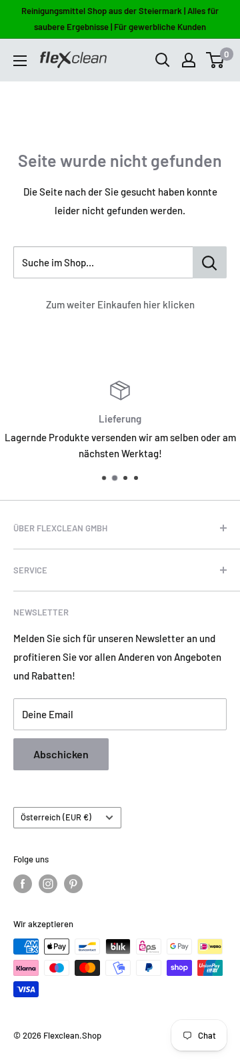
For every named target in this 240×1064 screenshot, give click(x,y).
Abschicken (61, 754)
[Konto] (188, 60)
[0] (215, 60)
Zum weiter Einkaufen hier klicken (120, 304)
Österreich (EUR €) (56, 817)
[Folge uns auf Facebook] (22, 883)
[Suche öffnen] (162, 60)
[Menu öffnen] (20, 60)
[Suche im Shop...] (210, 262)
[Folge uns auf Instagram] (48, 883)
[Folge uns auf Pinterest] (73, 883)
